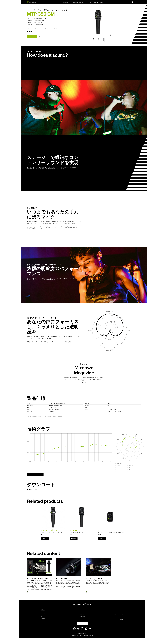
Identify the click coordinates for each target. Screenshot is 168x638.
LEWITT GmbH (77, 635)
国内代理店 (82, 616)
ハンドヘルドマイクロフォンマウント (38, 28)
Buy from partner (32, 37)
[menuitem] (65, 2)
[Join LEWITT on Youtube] (78, 628)
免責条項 (82, 614)
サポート (96, 2)
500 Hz (118, 469)
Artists (82, 612)
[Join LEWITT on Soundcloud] (90, 628)
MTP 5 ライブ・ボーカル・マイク (52, 530)
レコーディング (43, 612)
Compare (43, 37)
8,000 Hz (131, 469)
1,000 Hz (118, 471)
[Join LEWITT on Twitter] (86, 628)
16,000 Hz (131, 471)
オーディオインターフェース (76, 2)
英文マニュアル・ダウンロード (121, 614)
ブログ (101, 2)
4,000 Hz (131, 467)
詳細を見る (45, 538)
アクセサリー (43, 618)
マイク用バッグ (54, 28)
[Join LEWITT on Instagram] (82, 628)
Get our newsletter (82, 624)
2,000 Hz (131, 465)
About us (82, 610)
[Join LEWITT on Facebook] (74, 628)
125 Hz (118, 465)
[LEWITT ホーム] (31, 2)
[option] (98, 22)
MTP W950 (73, 530)
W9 (99, 530)
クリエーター (43, 616)
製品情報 (65, 2)
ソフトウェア (89, 2)
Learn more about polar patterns (35, 474)
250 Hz (118, 467)
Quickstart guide (33, 489)
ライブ (43, 614)
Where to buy (121, 616)
